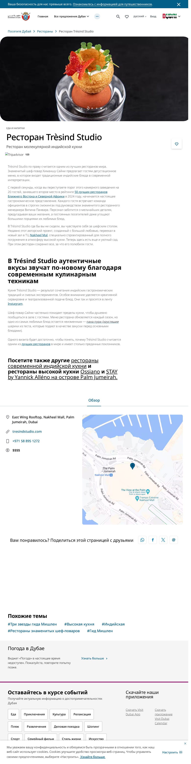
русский (139, 16)
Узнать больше (92, 657)
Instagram (15, 302)
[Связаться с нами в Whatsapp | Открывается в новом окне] (142, 539)
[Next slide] (82, 107)
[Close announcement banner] (178, 4)
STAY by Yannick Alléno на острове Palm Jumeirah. (63, 373)
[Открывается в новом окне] (153, 539)
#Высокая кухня (79, 622)
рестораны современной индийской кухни (53, 361)
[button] (172, 752)
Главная (43, 16)
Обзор (94, 398)
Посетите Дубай (19, 31)
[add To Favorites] (176, 142)
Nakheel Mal (39, 234)
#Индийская (113, 622)
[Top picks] (127, 16)
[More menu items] (97, 16)
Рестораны (45, 31)
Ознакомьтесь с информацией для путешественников (112, 4)
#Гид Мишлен (100, 629)
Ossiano (90, 370)
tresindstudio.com (27, 430)
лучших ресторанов (36, 343)
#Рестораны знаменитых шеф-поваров (44, 629)
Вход (153, 16)
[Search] (118, 16)
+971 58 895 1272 (26, 439)
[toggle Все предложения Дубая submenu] (88, 16)
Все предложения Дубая (70, 16)
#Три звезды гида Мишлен (32, 622)
